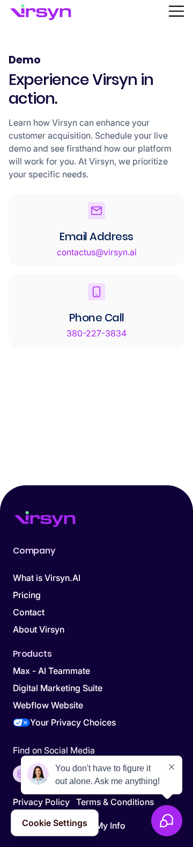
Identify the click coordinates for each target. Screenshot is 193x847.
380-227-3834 (96, 333)
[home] (41, 12)
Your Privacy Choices (73, 722)
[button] (176, 12)
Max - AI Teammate (51, 670)
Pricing (27, 595)
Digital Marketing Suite (57, 688)
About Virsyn (38, 629)
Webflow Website (48, 705)
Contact (28, 612)
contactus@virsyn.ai (97, 252)
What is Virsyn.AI (46, 577)
